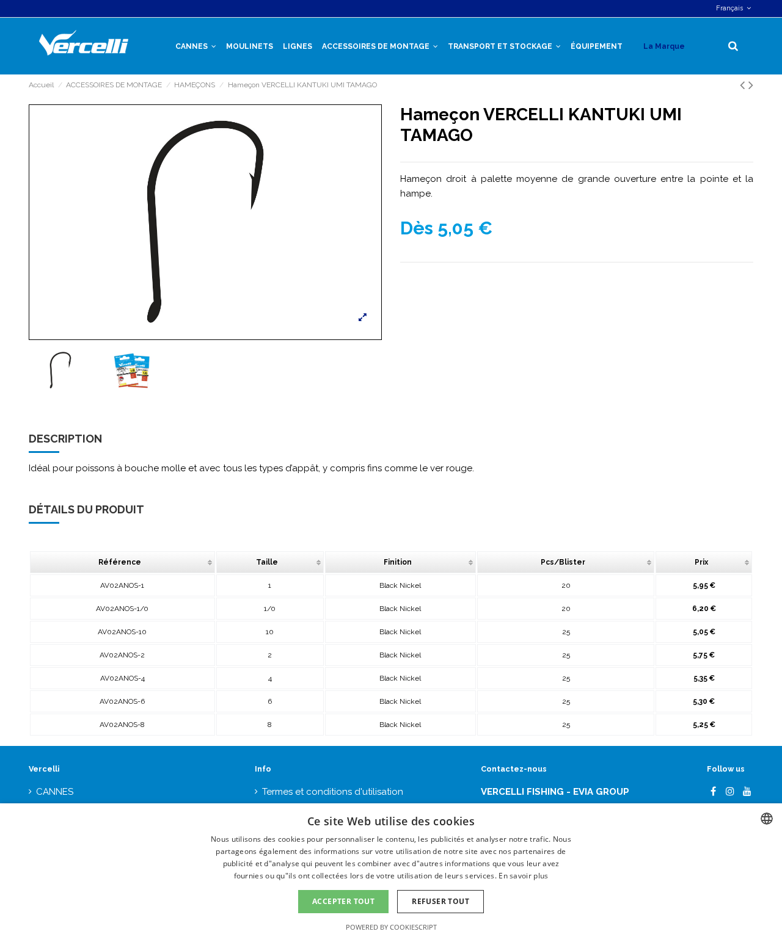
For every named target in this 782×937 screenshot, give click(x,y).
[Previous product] (744, 85)
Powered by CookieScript (391, 927)
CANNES (54, 791)
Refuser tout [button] (440, 901)
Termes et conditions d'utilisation (332, 791)
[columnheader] (122, 562)
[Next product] (750, 85)
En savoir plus (523, 875)
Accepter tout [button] (343, 901)
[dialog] (391, 870)
